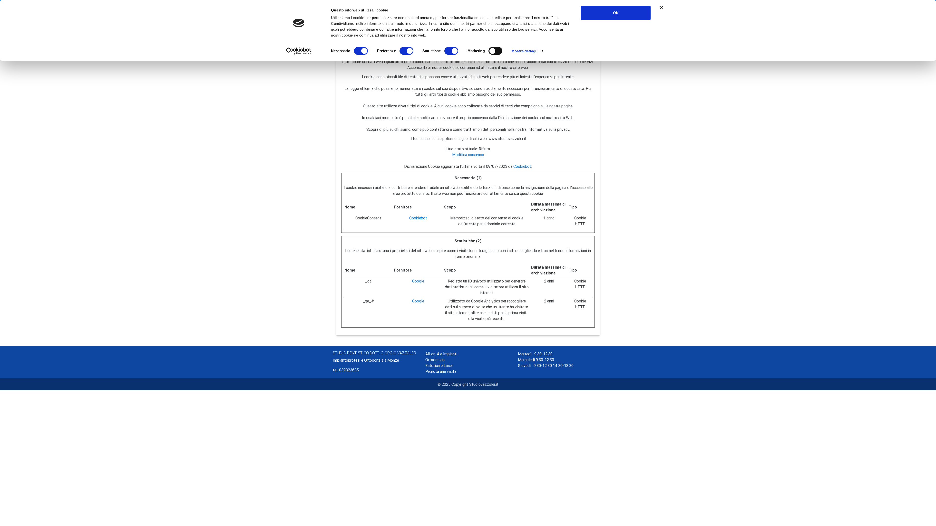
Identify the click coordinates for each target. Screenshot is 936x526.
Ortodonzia (435, 359)
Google (418, 281)
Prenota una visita (440, 371)
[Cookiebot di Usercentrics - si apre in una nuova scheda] (298, 51)
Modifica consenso (468, 154)
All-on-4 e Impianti (441, 353)
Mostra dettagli (524, 51)
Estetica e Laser (439, 365)
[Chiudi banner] (661, 7)
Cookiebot (522, 166)
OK (616, 13)
